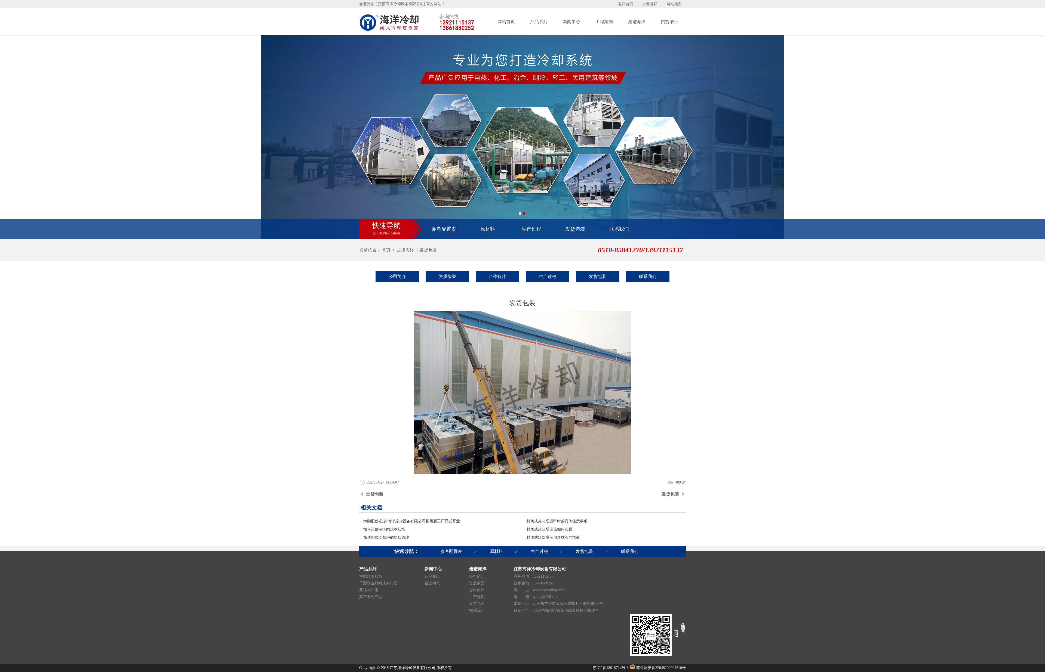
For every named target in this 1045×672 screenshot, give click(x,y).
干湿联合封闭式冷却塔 (378, 583)
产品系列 (539, 21)
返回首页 (625, 4)
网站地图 (674, 4)
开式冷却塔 (368, 590)
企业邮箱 (649, 4)
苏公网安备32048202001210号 (660, 668)
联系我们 (619, 229)
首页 (386, 250)
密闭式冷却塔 (370, 576)
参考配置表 (444, 229)
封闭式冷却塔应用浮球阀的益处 (553, 537)
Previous (9, 137)
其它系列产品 (370, 597)
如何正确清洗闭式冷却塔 (384, 529)
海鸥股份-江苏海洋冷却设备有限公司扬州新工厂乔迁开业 (411, 521)
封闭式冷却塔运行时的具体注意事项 (557, 521)
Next (1035, 137)
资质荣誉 (447, 276)
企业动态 (432, 583)
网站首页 (506, 21)
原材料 (487, 229)
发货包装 (575, 229)
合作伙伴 (497, 276)
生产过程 (531, 229)
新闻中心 (571, 21)
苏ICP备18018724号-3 (611, 668)
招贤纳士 (669, 21)
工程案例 (604, 21)
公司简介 (397, 276)
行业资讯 (432, 576)
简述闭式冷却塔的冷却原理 (386, 537)
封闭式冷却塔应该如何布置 (549, 529)
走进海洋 (637, 21)
